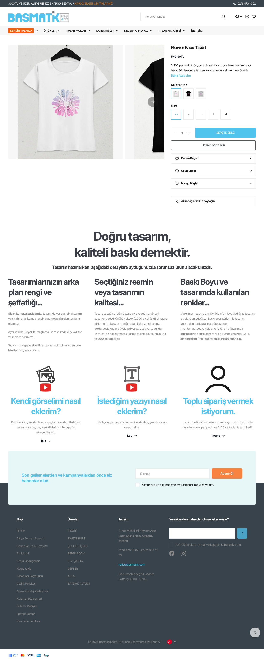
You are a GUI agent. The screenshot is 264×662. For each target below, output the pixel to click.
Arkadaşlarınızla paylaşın (198, 201)
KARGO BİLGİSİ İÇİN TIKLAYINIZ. (94, 3)
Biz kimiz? (23, 553)
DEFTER (72, 568)
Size (174, 105)
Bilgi (20, 519)
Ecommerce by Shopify (145, 641)
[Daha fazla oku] (238, 17)
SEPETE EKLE (225, 132)
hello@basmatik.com (131, 564)
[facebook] (171, 553)
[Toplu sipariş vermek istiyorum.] (218, 379)
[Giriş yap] (247, 17)
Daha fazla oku (181, 75)
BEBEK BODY (76, 553)
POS (121, 641)
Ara (224, 16)
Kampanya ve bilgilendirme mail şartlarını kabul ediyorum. (177, 484)
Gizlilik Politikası (26, 583)
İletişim (197, 30)
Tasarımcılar (76, 30)
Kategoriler (105, 30)
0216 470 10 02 (247, 3)
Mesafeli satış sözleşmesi (32, 591)
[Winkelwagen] (254, 17)
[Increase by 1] (189, 133)
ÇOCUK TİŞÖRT (77, 546)
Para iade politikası (28, 621)
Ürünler (50, 30)
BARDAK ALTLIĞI (78, 583)
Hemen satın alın (213, 145)
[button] (153, 102)
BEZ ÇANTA (75, 561)
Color (179, 84)
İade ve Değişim (27, 606)
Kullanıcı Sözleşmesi (29, 598)
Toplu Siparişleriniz (28, 561)
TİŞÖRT (72, 530)
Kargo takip (24, 568)
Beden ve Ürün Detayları (32, 546)
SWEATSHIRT (76, 538)
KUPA (71, 576)
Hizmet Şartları (26, 613)
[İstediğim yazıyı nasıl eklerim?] (132, 381)
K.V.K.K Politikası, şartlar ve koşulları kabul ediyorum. (208, 544)
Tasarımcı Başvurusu (30, 576)
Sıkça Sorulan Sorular (30, 538)
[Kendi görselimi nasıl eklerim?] (46, 381)
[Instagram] (183, 553)
